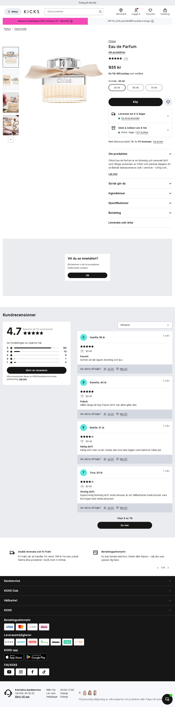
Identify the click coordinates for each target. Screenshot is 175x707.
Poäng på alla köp (87, 2)
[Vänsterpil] (157, 568)
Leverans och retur (121, 222)
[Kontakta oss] (167, 699)
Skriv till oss (22, 696)
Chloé (112, 41)
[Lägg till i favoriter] (168, 102)
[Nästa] (11, 139)
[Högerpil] (168, 568)
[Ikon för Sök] (100, 11)
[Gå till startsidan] (31, 11)
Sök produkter (55, 11)
